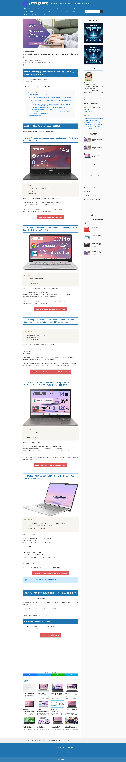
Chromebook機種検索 (28, 693)
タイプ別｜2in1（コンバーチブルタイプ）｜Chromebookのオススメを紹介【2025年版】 (71, 712)
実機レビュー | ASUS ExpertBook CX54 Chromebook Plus (41, 579)
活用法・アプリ (33, 11)
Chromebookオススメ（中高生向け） (97, 156)
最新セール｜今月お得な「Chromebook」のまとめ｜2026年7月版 (97, 252)
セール (37, 8)
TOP (25, 8)
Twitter (67, 11)
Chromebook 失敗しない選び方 (97, 140)
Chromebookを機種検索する (50, 635)
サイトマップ (63, 752)
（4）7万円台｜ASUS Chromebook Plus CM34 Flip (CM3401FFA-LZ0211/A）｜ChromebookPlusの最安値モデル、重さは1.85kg (48, 108)
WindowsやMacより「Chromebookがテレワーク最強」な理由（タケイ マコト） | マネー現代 (93, 126)
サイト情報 (42, 14)
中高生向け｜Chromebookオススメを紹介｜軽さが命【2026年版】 (29, 712)
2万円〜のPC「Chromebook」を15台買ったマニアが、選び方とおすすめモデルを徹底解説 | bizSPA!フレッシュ (93, 120)
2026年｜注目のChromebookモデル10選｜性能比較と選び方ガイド (43, 695)
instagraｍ (26, 14)
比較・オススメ (60, 8)
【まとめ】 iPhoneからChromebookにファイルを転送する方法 (97, 237)
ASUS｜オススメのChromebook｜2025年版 (39, 94)
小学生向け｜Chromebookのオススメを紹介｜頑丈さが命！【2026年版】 (71, 696)
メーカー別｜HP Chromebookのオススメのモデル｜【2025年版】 (43, 727)
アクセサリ (42, 11)
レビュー (69, 8)
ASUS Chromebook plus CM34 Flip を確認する (50, 465)
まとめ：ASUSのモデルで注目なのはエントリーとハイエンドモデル (44, 113)
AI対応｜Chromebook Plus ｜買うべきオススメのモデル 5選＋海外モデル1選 (57, 695)
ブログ (61, 11)
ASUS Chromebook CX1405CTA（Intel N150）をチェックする (51, 372)
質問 (49, 11)
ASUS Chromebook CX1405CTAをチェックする (50, 309)
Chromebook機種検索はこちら (36, 115)
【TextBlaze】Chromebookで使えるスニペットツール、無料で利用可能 (97, 229)
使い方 (25, 11)
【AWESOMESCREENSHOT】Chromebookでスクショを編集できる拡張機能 (97, 221)
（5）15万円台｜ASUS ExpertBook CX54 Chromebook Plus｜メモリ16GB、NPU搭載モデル (51, 111)
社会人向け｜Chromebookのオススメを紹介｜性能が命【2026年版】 (43, 712)
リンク (54, 11)
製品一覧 (44, 8)
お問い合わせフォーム (90, 112)
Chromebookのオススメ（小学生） (97, 148)
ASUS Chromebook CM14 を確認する (50, 217)
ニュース (31, 8)
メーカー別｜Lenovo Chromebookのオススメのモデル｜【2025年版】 (57, 727)
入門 (75, 8)
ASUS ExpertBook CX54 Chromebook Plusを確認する (50, 573)
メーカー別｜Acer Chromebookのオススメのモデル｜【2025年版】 (29, 727)
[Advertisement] (50, 654)
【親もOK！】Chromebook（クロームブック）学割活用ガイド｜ (71, 727)
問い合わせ (34, 14)
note (73, 11)
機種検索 (51, 8)
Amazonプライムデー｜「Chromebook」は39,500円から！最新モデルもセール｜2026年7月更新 (97, 245)
